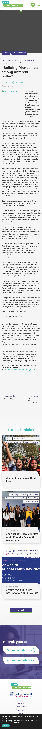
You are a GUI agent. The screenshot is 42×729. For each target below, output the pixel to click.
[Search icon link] (33, 5)
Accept (6, 725)
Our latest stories (13, 60)
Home (3, 60)
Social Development (28, 60)
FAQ (21, 713)
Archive (21, 703)
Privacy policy (21, 710)
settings (16, 722)
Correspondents (21, 707)
